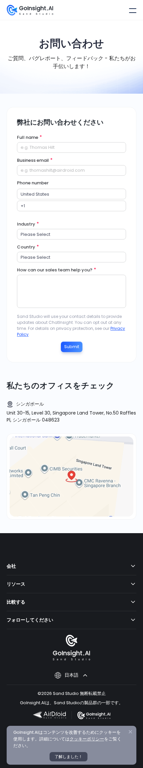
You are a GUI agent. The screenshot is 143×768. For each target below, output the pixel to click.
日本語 (71, 675)
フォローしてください (30, 620)
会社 (11, 566)
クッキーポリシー (87, 739)
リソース (16, 584)
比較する (16, 602)
